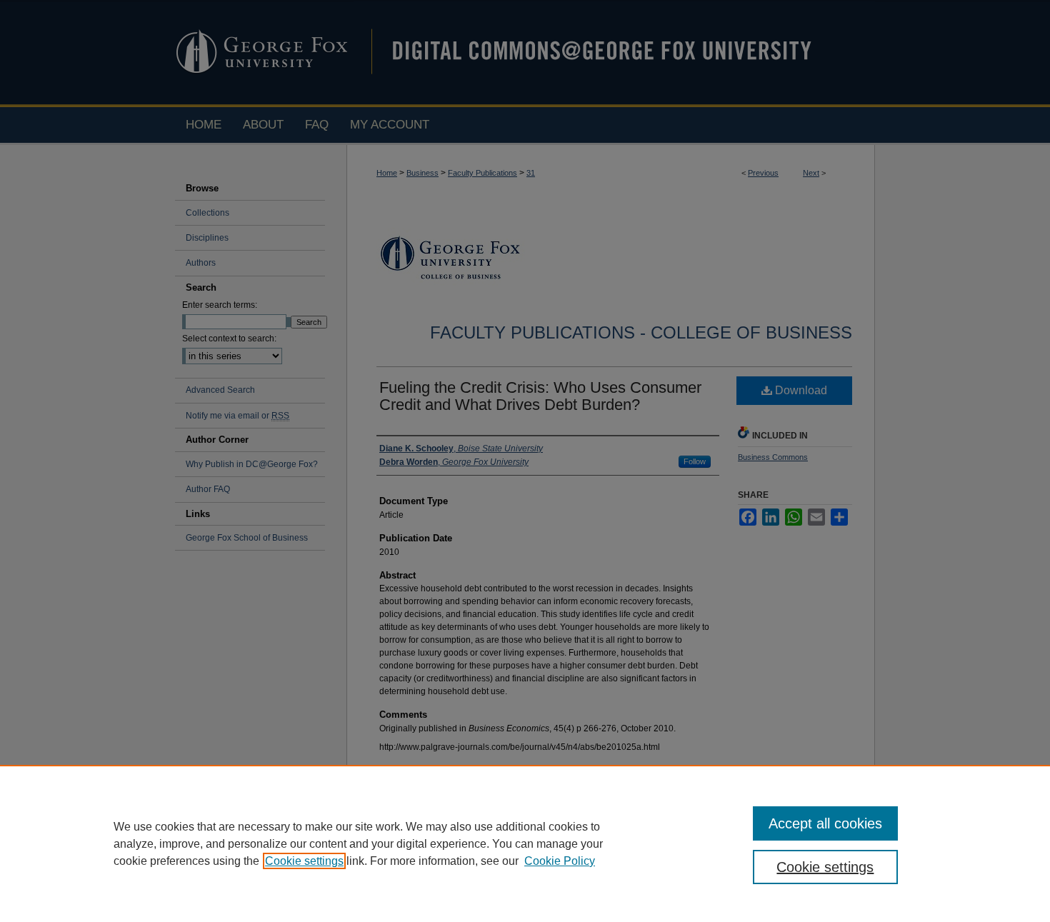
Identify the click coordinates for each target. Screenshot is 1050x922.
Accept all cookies (825, 823)
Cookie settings (304, 861)
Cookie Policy (559, 861)
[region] (525, 843)
